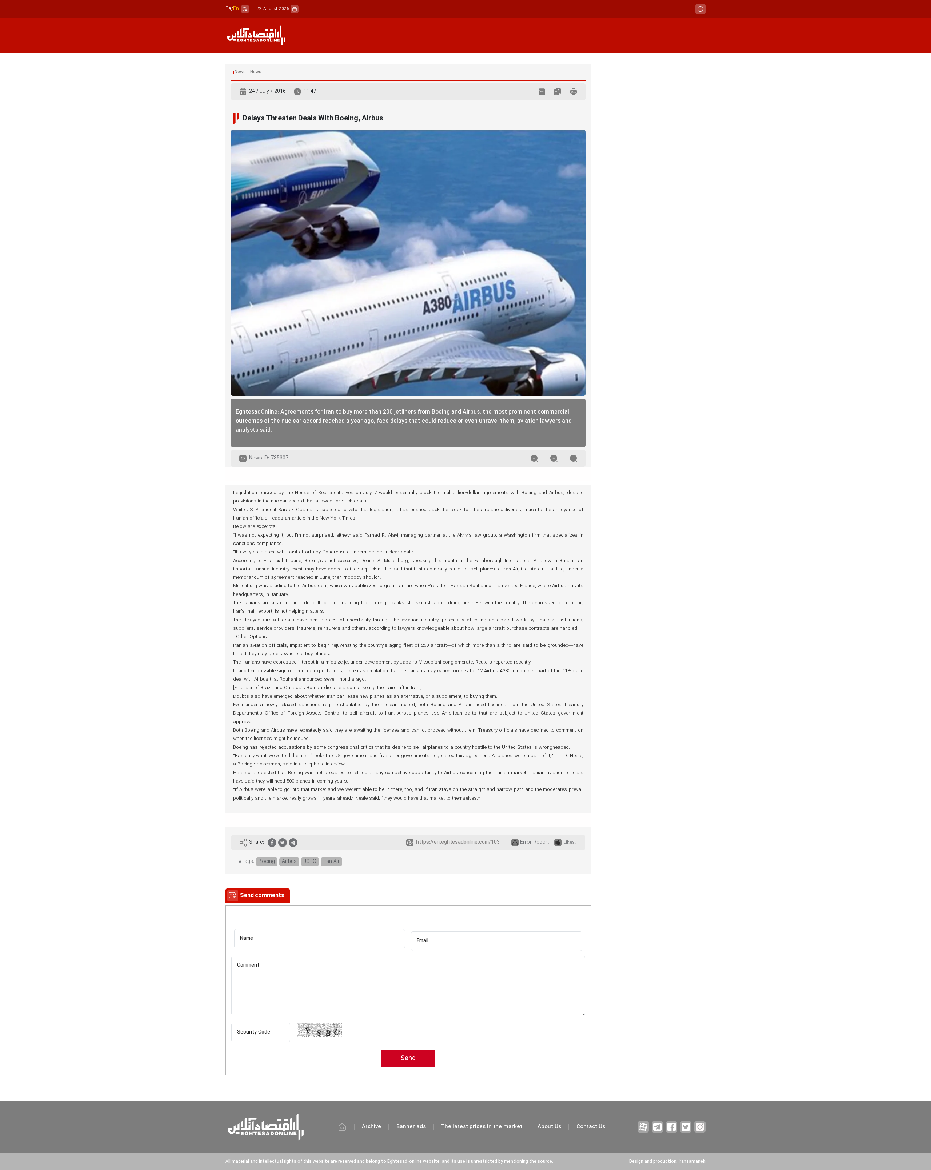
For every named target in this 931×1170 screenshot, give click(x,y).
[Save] (557, 91)
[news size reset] (573, 458)
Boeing (267, 861)
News (240, 72)
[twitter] (282, 842)
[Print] (573, 91)
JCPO (310, 861)
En (236, 9)
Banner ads (411, 1127)
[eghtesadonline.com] (256, 35)
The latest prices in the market (481, 1127)
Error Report (534, 842)
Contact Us (590, 1127)
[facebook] (272, 842)
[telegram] (293, 842)
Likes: (569, 842)
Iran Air (331, 861)
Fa (228, 9)
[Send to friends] (542, 92)
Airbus (289, 861)
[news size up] (554, 458)
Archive (371, 1127)
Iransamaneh (692, 1161)
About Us (549, 1127)
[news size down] (534, 458)
